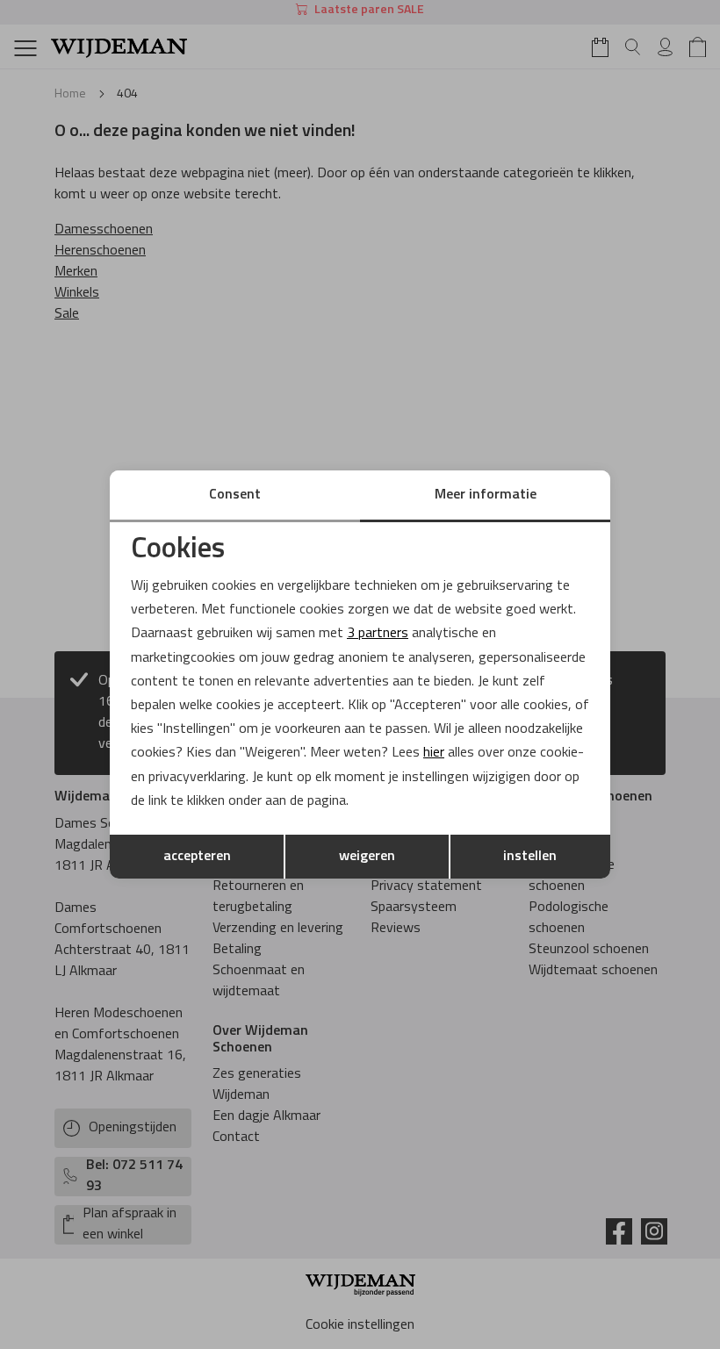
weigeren (367, 857)
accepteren (197, 857)
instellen (530, 857)
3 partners (377, 634)
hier (433, 753)
